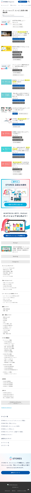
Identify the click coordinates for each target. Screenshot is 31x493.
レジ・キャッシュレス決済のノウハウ (10, 293)
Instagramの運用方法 (7, 325)
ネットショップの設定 (18, 26)
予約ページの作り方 (8, 359)
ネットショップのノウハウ (18, 38)
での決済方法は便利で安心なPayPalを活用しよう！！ (21, 164)
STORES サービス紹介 (21, 490)
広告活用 (5, 318)
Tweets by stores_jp (6, 407)
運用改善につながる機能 (9, 362)
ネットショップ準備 (18, 24)
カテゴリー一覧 (5, 445)
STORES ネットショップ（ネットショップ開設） (13, 420)
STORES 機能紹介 (17, 59)
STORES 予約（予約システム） (9, 423)
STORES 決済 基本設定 (9, 366)
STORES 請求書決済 (8, 368)
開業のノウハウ (5, 306)
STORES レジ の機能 (7, 372)
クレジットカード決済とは (9, 297)
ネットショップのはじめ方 (18, 41)
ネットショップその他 (8, 276)
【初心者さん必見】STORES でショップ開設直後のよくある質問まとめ (20, 95)
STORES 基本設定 (8, 341)
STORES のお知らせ (23, 113)
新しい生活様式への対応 (8, 397)
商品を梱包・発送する (8, 273)
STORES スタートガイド (18, 74)
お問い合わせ (7, 490)
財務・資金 (5, 310)
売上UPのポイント (7, 328)
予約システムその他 (7, 289)
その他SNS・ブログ (7, 327)
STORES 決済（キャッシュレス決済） (10, 426)
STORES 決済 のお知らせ (8, 396)
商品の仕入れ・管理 (7, 269)
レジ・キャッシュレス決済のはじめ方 (11, 295)
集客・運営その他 (7, 333)
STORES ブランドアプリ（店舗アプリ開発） (12, 431)
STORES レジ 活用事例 (8, 386)
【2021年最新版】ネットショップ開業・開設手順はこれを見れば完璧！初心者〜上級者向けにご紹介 (21, 248)
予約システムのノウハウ (7, 280)
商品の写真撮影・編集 (8, 271)
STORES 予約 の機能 (7, 354)
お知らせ (15, 113)
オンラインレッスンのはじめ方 (9, 287)
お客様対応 (5, 332)
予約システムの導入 (7, 284)
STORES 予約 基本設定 (9, 355)
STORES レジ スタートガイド (10, 373)
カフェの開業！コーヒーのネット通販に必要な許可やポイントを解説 (20, 33)
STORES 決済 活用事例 (8, 384)
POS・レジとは (6, 299)
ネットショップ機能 (17, 52)
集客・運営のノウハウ (6, 314)
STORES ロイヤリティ (6, 434)
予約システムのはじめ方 (8, 282)
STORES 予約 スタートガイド (10, 357)
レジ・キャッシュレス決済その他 (10, 302)
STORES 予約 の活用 (7, 286)
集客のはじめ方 (6, 317)
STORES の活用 (17, 126)
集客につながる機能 (8, 360)
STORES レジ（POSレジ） (8, 429)
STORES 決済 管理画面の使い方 (11, 369)
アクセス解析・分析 (7, 323)
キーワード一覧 (5, 442)
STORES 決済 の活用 (7, 300)
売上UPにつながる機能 (17, 57)
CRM (4, 322)
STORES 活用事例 (7, 381)
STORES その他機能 (18, 174)
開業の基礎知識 (6, 309)
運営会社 (13, 490)
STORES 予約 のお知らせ (8, 394)
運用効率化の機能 (16, 54)
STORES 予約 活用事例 (8, 382)
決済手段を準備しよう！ (19, 20)
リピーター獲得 (6, 330)
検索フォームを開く (28, 1)
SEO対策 (5, 320)
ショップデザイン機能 (9, 345)
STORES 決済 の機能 (7, 364)
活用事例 (4, 379)
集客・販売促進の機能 (9, 346)
